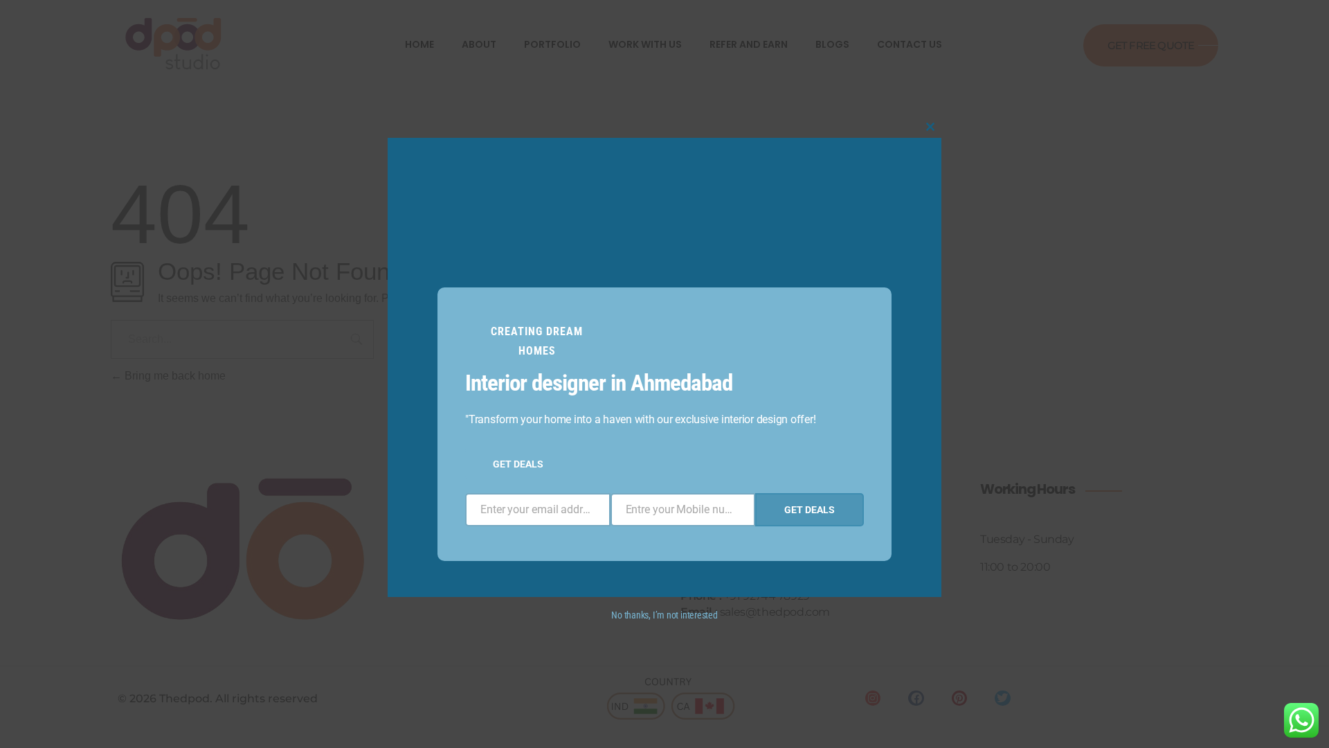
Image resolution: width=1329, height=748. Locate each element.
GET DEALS (518, 464)
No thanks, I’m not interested (664, 615)
